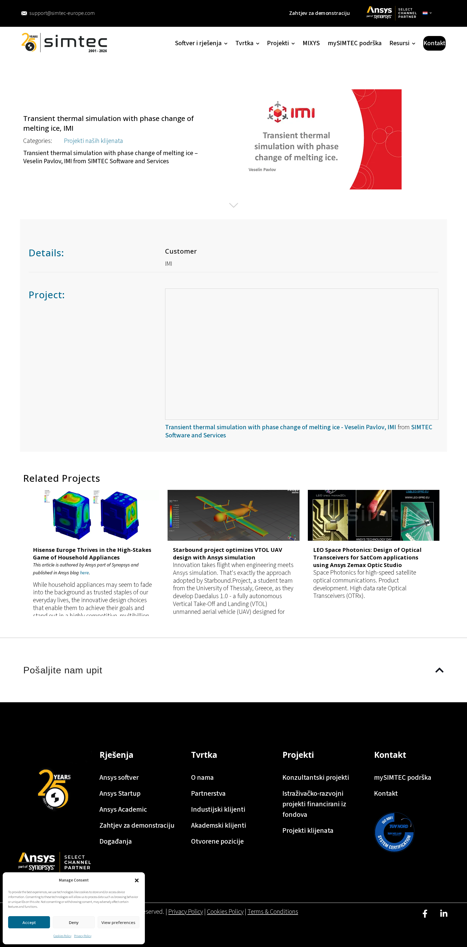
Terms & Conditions (273, 911)
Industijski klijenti (218, 809)
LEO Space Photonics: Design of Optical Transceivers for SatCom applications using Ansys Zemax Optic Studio (367, 557)
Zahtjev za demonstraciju (137, 825)
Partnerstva (208, 793)
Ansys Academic (123, 809)
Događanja (115, 841)
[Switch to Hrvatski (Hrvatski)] (427, 13)
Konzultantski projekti (315, 777)
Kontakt (386, 793)
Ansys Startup (120, 793)
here (84, 572)
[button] (136, 880)
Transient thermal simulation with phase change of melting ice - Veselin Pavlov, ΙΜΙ (280, 427)
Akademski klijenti (218, 825)
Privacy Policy (82, 936)
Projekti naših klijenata (93, 141)
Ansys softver (119, 777)
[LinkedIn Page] (444, 918)
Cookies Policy (62, 936)
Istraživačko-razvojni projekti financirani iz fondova (314, 804)
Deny (74, 922)
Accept (29, 922)
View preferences (118, 922)
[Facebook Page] (425, 918)
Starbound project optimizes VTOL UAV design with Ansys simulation (227, 553)
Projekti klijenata (307, 830)
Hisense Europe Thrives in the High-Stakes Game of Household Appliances (92, 553)
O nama (202, 777)
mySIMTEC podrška (402, 777)
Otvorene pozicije (217, 841)
